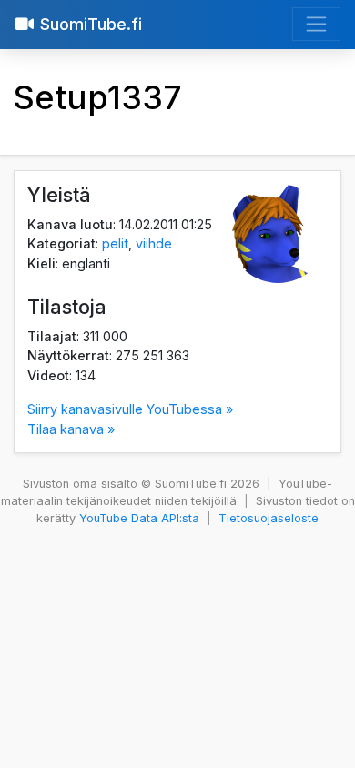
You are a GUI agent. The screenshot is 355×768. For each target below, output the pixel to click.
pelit (115, 243)
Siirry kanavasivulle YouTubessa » (130, 409)
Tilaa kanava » (71, 429)
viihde (154, 243)
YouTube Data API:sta (139, 518)
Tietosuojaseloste (268, 518)
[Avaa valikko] (316, 24)
